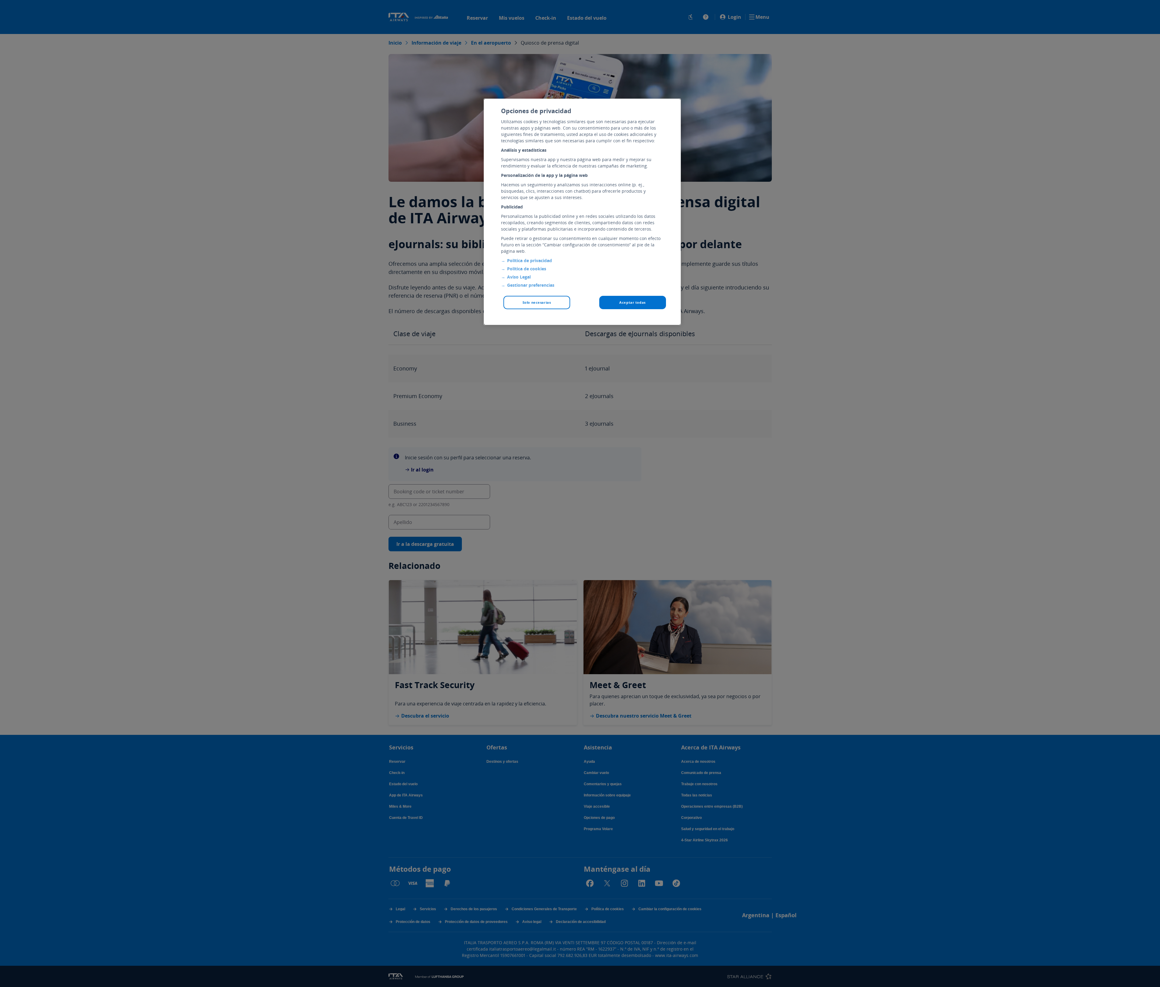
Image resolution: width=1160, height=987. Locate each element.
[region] (582, 212)
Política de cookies (526, 269)
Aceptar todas (632, 302)
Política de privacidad (529, 260)
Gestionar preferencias (530, 285)
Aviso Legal (519, 277)
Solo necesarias (537, 302)
